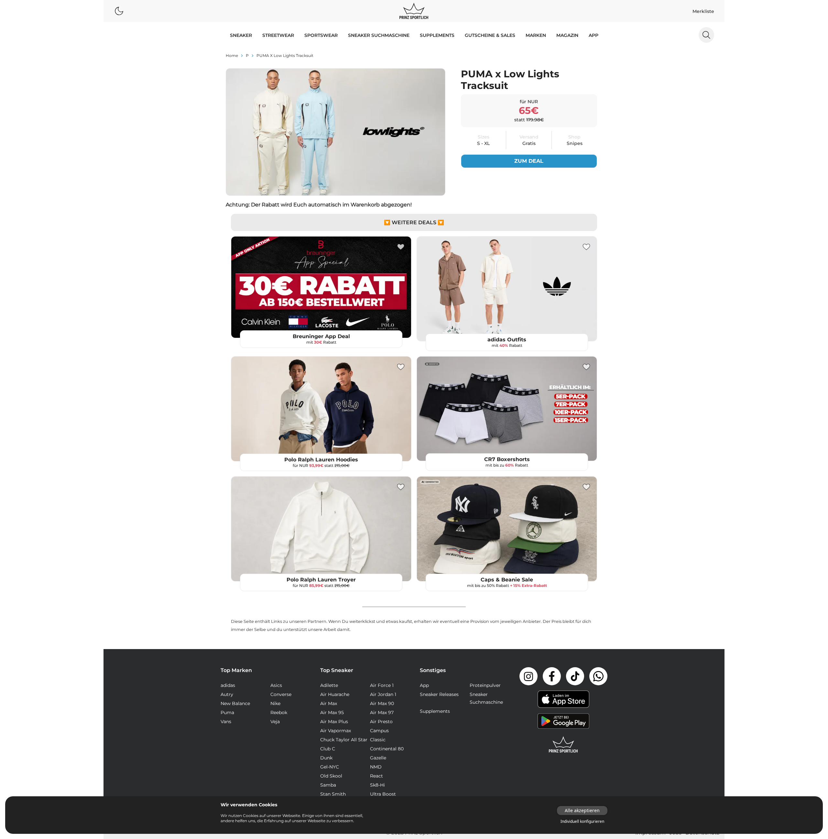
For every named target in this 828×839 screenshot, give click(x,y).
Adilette (329, 685)
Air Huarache (334, 694)
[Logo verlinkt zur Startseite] (414, 11)
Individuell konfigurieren (582, 821)
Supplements (437, 35)
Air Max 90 (382, 703)
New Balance (235, 703)
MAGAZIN (567, 35)
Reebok (278, 712)
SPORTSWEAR (321, 35)
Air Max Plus (334, 721)
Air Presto (381, 721)
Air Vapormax (335, 731)
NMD (376, 767)
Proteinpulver (485, 685)
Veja (275, 721)
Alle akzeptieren (582, 810)
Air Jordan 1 (383, 694)
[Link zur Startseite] (563, 744)
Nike (275, 703)
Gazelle (378, 758)
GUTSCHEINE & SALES (490, 35)
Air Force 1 (382, 685)
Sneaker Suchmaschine (378, 35)
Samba (328, 785)
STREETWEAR (278, 35)
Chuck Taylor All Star (343, 740)
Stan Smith (333, 794)
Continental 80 (387, 749)
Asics (276, 685)
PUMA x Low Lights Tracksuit (284, 55)
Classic (378, 740)
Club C (327, 749)
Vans (226, 721)
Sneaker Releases (439, 694)
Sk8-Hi (377, 785)
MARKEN (536, 35)
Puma (227, 712)
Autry (227, 694)
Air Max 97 (382, 712)
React (376, 776)
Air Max (328, 703)
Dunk (326, 758)
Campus (379, 731)
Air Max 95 (332, 712)
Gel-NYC (329, 767)
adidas (228, 685)
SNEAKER (241, 35)
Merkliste (703, 11)
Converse (280, 694)
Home (232, 55)
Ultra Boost (383, 794)
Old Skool (331, 776)
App (593, 35)
